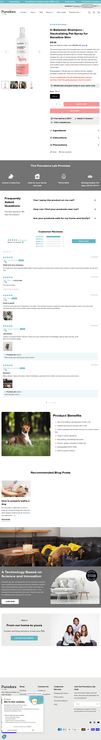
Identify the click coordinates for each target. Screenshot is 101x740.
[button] (97, 6)
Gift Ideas (23, 690)
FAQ (55, 704)
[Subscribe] (97, 704)
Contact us (41, 690)
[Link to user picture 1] (8, 315)
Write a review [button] (84, 241)
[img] (8, 257)
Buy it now (74, 111)
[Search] (89, 12)
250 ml (54, 96)
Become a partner (44, 694)
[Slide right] (39, 51)
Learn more (10, 601)
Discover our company (24, 638)
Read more (5, 519)
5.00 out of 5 (22, 240)
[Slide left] (6, 51)
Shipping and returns (61, 693)
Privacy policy (58, 697)
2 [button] (49, 403)
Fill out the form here (69, 80)
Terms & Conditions (60, 701)
